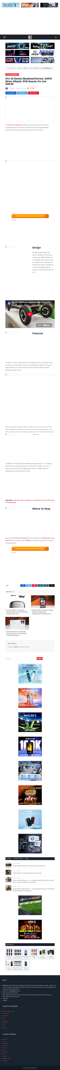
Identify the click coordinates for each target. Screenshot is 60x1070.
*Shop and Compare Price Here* (11, 996)
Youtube (5, 1000)
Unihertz (5, 1048)
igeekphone (34, 1068)
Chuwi (4, 1041)
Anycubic (5, 1052)
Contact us (5, 991)
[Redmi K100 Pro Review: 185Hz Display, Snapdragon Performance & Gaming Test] (43, 601)
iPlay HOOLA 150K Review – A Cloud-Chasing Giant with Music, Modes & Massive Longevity (34, 890)
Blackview (5, 1043)
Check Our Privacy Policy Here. (10, 993)
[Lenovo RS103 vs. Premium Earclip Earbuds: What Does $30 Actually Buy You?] (17, 601)
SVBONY (5, 1039)
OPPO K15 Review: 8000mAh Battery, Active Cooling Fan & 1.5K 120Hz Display (16, 633)
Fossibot (5, 1045)
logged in (16, 647)
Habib (12, 88)
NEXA (4, 1020)
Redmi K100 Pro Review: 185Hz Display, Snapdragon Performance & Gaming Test (42, 612)
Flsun (4, 1050)
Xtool (4, 1054)
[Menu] (4, 37)
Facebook (5, 998)
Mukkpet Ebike (6, 1058)
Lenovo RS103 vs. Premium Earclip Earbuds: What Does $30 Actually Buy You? (17, 612)
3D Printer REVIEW (18, 858)
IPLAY (4, 1026)
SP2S (4, 1024)
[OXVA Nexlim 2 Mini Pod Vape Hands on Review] (8, 865)
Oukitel (4, 1056)
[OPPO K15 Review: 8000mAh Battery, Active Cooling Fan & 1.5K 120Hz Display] (17, 623)
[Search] (56, 37)
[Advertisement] (30, 21)
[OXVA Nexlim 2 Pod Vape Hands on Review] (8, 872)
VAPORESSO (6, 1013)
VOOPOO (5, 1015)
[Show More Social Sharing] (40, 92)
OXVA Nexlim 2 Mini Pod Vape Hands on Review (29, 866)
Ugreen (5, 1060)
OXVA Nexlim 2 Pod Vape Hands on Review (27, 873)
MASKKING (6, 1022)
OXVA (4, 1018)
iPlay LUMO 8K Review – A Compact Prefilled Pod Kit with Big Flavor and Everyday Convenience (33, 881)
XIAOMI (27, 858)
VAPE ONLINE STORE (8, 1011)
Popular (9, 858)
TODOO (5, 1028)
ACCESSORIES (12, 74)
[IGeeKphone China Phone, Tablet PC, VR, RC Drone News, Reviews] (30, 37)
